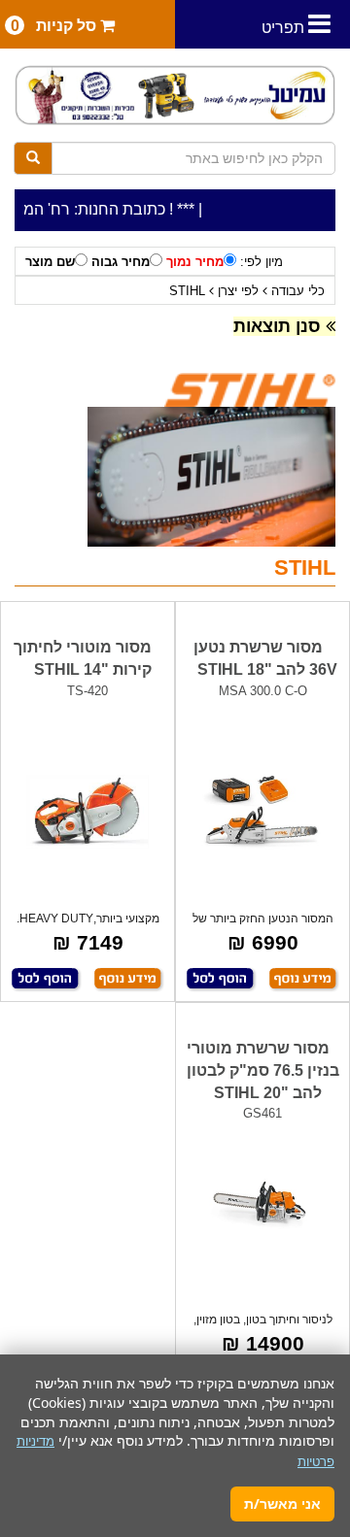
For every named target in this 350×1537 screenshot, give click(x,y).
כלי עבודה (298, 291)
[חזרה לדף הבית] (175, 95)
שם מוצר (50, 261)
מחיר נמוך (195, 261)
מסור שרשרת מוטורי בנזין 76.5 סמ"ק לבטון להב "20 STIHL (263, 1070)
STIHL (187, 291)
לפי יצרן (238, 291)
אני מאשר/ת (282, 1503)
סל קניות (56, 25)
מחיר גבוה (120, 261)
